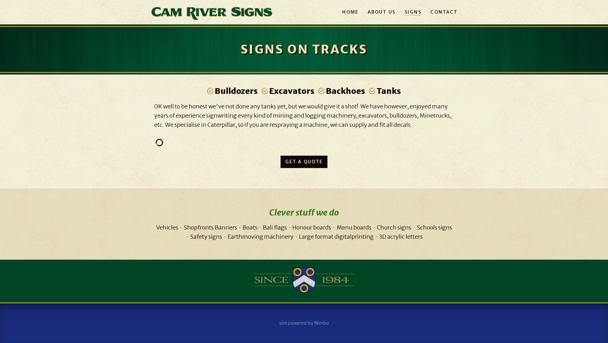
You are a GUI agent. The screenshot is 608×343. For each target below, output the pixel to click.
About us (382, 12)
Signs (413, 12)
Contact (444, 12)
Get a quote (304, 162)
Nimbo (321, 323)
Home (350, 12)
